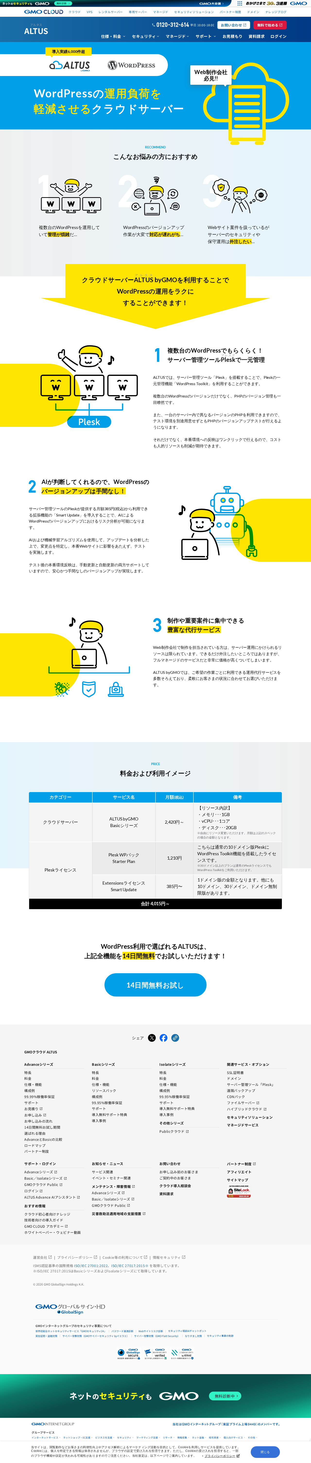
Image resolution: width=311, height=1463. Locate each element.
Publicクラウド (174, 1131)
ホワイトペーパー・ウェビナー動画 (52, 1232)
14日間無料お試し (155, 985)
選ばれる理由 (34, 1133)
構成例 (29, 1091)
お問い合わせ (233, 25)
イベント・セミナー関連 (111, 1178)
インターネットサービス (45, 1437)
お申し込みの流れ (38, 1121)
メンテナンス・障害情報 (113, 1186)
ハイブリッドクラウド (247, 1109)
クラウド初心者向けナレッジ (47, 1214)
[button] (155, 1354)
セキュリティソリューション (194, 12)
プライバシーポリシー (220, 1456)
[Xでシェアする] (152, 1038)
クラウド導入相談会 (175, 1185)
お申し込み (35, 1115)
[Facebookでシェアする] (163, 1038)
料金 (27, 1078)
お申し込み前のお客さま (178, 1172)
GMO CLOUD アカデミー (46, 1226)
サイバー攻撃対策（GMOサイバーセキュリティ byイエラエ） (95, 1336)
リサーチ (168, 1437)
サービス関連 (102, 1172)
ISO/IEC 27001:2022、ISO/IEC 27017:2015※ (111, 1265)
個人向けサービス (233, 1437)
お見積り (33, 1109)
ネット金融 (198, 1437)
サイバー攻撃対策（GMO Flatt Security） (157, 1336)
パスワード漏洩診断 (122, 1331)
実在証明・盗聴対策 (46, 1336)
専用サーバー (138, 12)
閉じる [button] (265, 1452)
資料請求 (166, 1193)
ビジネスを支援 (103, 1437)
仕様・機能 (33, 1084)
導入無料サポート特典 (109, 1115)
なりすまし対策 (193, 1336)
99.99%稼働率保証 (39, 1097)
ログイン (33, 1191)
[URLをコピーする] (175, 1038)
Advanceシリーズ (40, 1172)
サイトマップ (237, 1179)
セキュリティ (124, 1437)
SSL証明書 (235, 1073)
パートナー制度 (230, 12)
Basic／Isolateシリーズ (45, 1178)
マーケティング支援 (147, 1437)
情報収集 (182, 1437)
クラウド (75, 12)
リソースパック (104, 1091)
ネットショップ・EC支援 (76, 1437)
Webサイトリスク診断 (150, 1331)
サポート (31, 1103)
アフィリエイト (239, 1171)
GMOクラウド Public (43, 1185)
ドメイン (234, 1078)
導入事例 (99, 1121)
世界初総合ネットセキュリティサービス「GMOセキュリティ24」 (70, 1331)
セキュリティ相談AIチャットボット (187, 1331)
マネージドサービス (243, 1125)
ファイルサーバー (243, 1103)
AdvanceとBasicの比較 (43, 1139)
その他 (251, 1437)
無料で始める (270, 25)
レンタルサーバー (110, 12)
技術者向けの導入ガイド (43, 1220)
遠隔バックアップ (241, 1091)
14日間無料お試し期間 (42, 1127)
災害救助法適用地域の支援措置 (119, 1213)
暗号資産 (214, 1437)
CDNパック (236, 1097)
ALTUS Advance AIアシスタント (52, 1197)
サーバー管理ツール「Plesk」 (251, 1084)
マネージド (160, 12)
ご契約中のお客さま (175, 1178)
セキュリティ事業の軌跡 (220, 1335)
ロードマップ (34, 1145)
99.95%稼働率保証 (107, 1103)
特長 (27, 1073)
